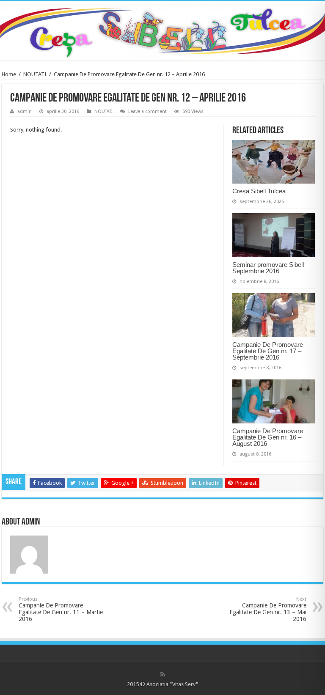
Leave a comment (147, 111)
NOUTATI (35, 74)
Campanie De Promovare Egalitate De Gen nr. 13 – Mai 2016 (267, 609)
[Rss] (163, 674)
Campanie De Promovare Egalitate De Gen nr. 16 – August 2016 (267, 437)
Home (9, 74)
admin (24, 111)
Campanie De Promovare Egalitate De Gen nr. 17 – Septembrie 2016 (267, 351)
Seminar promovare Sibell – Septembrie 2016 (270, 268)
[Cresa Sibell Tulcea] (162, 29)
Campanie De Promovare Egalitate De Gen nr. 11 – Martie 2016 (61, 609)
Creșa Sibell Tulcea (259, 191)
